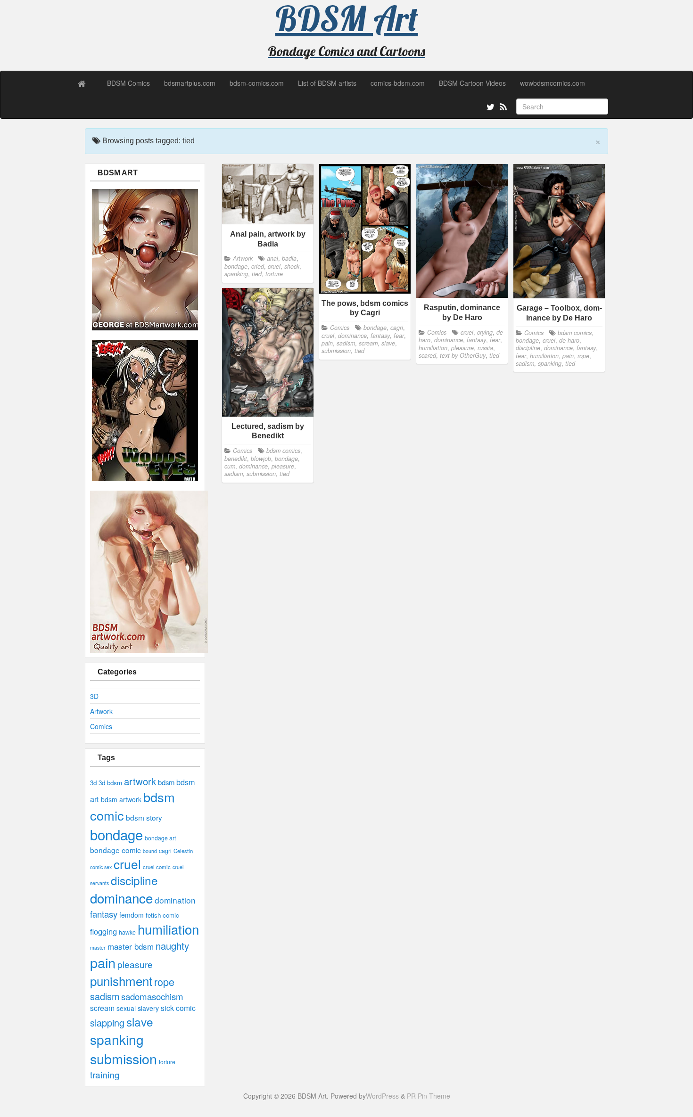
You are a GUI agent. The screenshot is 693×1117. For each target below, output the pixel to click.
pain (103, 962)
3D (94, 696)
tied (257, 274)
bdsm (166, 782)
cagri (165, 850)
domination (175, 900)
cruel (127, 863)
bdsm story (144, 817)
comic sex (101, 867)
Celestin (183, 850)
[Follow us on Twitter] (489, 108)
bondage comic (115, 850)
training (105, 1074)
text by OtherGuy (463, 355)
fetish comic (162, 915)
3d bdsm (110, 782)
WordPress (382, 1096)
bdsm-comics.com (257, 83)
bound (150, 850)
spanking (117, 1039)
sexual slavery (137, 1008)
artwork (140, 781)
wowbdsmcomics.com (552, 83)
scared (427, 355)
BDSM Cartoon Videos (472, 83)
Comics (101, 726)
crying (485, 332)
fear (399, 335)
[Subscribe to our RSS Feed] (502, 108)
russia (485, 348)
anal (272, 258)
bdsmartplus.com (189, 83)
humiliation (168, 929)
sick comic (178, 1007)
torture (167, 1062)
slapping (107, 1022)
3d (93, 782)
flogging (103, 931)
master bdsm (130, 946)
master (98, 947)
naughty (172, 946)
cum (229, 466)
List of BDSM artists (327, 83)
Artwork (101, 711)
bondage (116, 834)
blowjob (261, 458)
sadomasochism (152, 996)
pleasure (135, 964)
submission (123, 1058)
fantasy (103, 914)
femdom (131, 915)
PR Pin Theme (428, 1096)
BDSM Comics (128, 83)
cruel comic (157, 867)
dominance (121, 897)
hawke (127, 932)
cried (257, 266)
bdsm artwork (121, 799)
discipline (134, 880)
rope (164, 981)
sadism (104, 996)
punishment (121, 980)
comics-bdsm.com (398, 83)
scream (102, 1007)
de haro (569, 340)
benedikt (235, 458)
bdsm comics (575, 333)
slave (139, 1021)
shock (291, 266)
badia (289, 258)
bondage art (160, 838)
